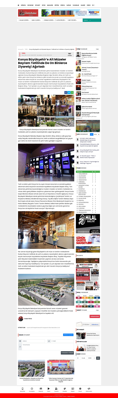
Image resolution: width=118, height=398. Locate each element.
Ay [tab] (98, 134)
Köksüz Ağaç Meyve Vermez (89, 108)
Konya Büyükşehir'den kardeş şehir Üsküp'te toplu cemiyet (88, 151)
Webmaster (89, 391)
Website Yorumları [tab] (68, 334)
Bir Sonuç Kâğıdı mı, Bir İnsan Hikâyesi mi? (86, 117)
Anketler (65, 391)
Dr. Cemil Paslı (86, 74)
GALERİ (83, 5)
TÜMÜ (97, 49)
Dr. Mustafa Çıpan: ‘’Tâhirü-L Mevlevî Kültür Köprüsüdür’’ (86, 157)
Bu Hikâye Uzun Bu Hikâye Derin (90, 94)
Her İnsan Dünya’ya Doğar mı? (89, 76)
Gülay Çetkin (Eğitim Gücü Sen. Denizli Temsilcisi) (91, 99)
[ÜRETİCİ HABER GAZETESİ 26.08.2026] (88, 274)
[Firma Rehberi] (85, 1)
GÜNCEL (23, 5)
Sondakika (32, 391)
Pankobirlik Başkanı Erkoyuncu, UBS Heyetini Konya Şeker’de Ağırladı (88, 145)
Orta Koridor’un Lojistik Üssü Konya (91, 63)
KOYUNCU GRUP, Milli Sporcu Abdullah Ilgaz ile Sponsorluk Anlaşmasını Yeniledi (86, 140)
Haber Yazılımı (71, 396)
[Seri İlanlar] (88, 1)
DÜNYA (63, 5)
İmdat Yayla (86, 80)
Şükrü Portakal (87, 107)
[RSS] (98, 1)
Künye (80, 391)
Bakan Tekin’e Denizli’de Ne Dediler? (86, 103)
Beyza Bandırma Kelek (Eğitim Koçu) (89, 54)
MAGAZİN (50, 5)
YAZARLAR (76, 5)
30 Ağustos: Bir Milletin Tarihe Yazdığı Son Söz (86, 57)
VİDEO (89, 5)
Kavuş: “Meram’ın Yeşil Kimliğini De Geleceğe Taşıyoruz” (88, 163)
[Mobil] (76, 1)
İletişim (73, 391)
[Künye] (95, 1)
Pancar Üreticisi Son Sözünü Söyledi (89, 82)
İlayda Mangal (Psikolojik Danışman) (90, 114)
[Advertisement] (59, 34)
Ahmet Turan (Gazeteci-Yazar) (90, 68)
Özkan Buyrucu (87, 86)
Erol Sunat (85, 92)
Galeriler (41, 391)
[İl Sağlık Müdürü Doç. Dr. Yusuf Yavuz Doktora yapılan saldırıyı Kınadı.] (81, 348)
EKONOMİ (30, 5)
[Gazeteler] (91, 1)
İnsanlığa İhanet (86, 71)
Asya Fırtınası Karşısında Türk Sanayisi (89, 88)
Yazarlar (56, 391)
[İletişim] (82, 1)
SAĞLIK (69, 5)
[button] (93, 5)
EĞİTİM (57, 5)
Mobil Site (22, 391)
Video (48, 391)
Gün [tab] (92, 134)
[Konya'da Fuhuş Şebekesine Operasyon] (81, 335)
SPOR (43, 5)
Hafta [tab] (95, 134)
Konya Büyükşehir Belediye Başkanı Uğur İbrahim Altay (43, 327)
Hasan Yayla (86, 61)
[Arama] (79, 1)
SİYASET (37, 5)
